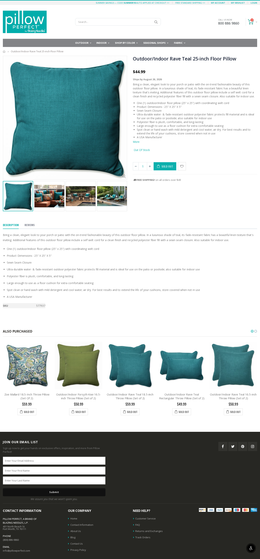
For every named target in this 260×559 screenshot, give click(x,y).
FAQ (137, 524)
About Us (75, 531)
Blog (72, 537)
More (136, 142)
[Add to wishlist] (182, 166)
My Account (218, 2)
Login (254, 2)
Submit (54, 492)
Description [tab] (11, 225)
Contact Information (81, 524)
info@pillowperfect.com (16, 550)
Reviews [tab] (30, 225)
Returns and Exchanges (149, 531)
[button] (252, 331)
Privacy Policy (78, 550)
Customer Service (145, 518)
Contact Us (76, 543)
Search (156, 21)
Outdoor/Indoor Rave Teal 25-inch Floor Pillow (184, 58)
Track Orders (142, 537)
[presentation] (7, 194)
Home (4, 51)
